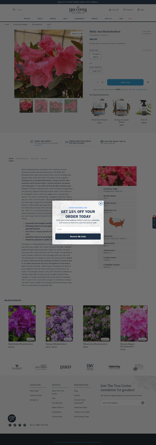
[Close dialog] (101, 204)
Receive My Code (78, 236)
